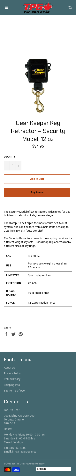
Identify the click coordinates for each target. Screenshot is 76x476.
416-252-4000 (17, 447)
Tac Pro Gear (18, 464)
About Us (9, 367)
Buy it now (37, 192)
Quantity (9, 156)
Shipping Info (12, 384)
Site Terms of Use (14, 390)
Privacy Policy (12, 373)
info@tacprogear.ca (24, 451)
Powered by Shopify (35, 464)
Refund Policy (12, 379)
